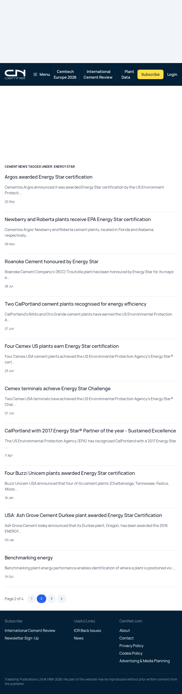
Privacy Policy (131, 645)
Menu (45, 74)
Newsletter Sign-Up (22, 638)
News (78, 638)
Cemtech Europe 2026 (65, 74)
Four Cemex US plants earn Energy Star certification (62, 346)
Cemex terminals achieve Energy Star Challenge (58, 388)
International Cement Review (98, 74)
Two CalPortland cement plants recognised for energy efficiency (75, 304)
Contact (126, 638)
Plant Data (128, 74)
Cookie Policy (130, 653)
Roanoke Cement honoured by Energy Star (51, 261)
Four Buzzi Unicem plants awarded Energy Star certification (70, 473)
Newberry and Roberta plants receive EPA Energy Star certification (78, 219)
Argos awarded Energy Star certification (48, 177)
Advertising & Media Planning (144, 660)
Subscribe (150, 74)
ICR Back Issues (87, 630)
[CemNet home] (15, 74)
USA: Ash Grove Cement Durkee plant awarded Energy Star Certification (83, 515)
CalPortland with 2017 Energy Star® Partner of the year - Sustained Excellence (90, 430)
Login (172, 74)
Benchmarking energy (29, 557)
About (124, 630)
